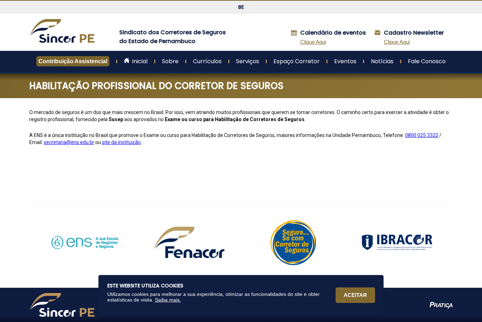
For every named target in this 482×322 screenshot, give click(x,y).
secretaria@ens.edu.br (69, 142)
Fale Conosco (427, 61)
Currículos (207, 61)
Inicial (139, 61)
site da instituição (121, 142)
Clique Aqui (397, 42)
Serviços (247, 61)
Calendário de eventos (333, 33)
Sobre (170, 61)
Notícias (382, 61)
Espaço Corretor (296, 61)
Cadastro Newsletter (414, 33)
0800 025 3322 (421, 135)
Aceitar (355, 295)
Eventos (345, 61)
